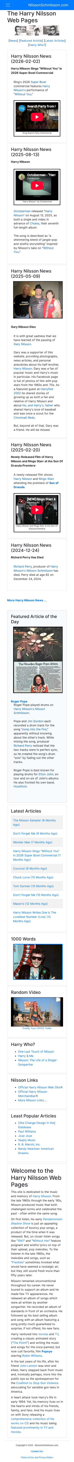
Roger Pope (19, 701)
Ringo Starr (46, 479)
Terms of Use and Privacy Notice (37, 1457)
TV (56, 1334)
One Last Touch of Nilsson (36, 1051)
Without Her (41, 1240)
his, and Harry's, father (37, 405)
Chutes (34, 223)
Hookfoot (20, 786)
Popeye (47, 1351)
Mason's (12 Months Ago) (30, 903)
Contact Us (37, 1451)
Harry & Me (25, 1056)
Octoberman (22, 211)
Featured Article (31, 40)
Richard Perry (23, 566)
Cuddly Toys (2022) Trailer (37, 1028)
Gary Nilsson (22, 344)
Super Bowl (38, 82)
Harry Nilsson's (24, 709)
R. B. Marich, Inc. (29, 1144)
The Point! (20, 1343)
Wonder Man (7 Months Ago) (32, 842)
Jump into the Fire (34, 729)
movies (43, 1334)
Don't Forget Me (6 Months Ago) (35, 833)
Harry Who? (37, 45)
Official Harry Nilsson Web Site (39, 1087)
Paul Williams (27, 1131)
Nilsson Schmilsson (40, 570)
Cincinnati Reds (24, 417)
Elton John (46, 774)
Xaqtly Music (27, 1140)
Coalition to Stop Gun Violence (37, 1383)
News (13, 40)
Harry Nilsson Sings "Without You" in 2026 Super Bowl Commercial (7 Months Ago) (37, 855)
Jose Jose (25, 1136)
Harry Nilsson (23, 368)
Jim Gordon (35, 721)
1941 (21, 1240)
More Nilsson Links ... (32, 1100)
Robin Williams (32, 1355)
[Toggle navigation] (8, 5)
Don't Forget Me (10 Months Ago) (36, 895)
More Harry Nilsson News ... (27, 600)
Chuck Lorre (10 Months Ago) (33, 877)
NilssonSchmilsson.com (48, 5)
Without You (23, 94)
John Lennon (28, 1366)
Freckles (17, 1262)
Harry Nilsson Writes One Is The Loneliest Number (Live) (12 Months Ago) (34, 917)
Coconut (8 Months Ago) (30, 868)
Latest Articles (55, 40)
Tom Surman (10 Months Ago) (33, 886)
